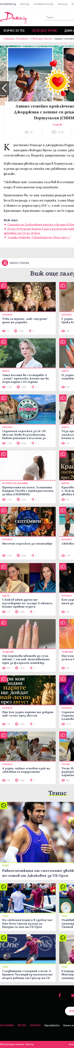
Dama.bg (24, 4)
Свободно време (44, 30)
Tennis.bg (62, 4)
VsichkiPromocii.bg (43, 4)
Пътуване (22, 38)
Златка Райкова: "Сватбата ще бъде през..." (39, 237)
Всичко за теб (14, 30)
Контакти (35, 1025)
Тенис (57, 793)
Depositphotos (52, 1025)
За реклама (7, 1025)
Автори (22, 1025)
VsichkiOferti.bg (8, 4)
